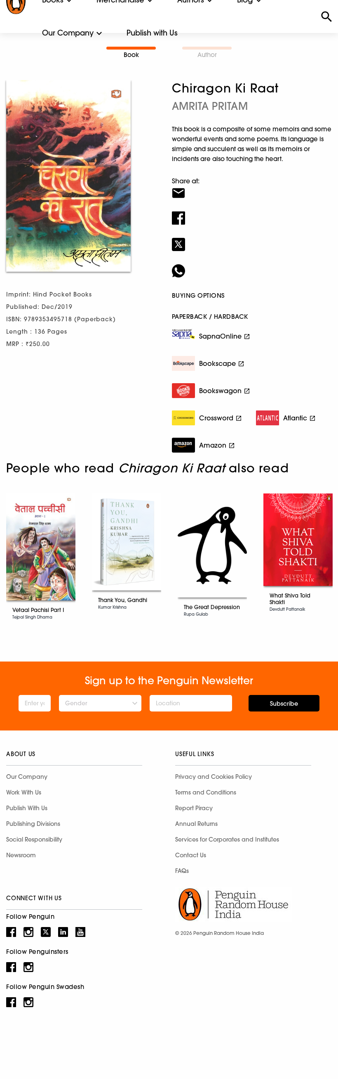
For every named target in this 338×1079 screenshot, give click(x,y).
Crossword (216, 418)
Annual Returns (196, 824)
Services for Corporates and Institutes (227, 839)
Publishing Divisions (33, 824)
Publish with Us (152, 33)
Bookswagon (220, 391)
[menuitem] (68, 33)
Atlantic (295, 418)
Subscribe (284, 703)
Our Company (68, 33)
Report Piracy (194, 808)
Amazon (212, 445)
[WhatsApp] (252, 265)
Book (131, 55)
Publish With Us (26, 808)
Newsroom (21, 855)
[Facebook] (252, 213)
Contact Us (190, 855)
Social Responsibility (34, 839)
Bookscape (217, 363)
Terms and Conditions (205, 792)
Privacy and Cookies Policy (213, 776)
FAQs (182, 871)
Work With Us (23, 792)
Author (207, 55)
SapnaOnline (220, 336)
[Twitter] (252, 239)
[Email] (252, 188)
